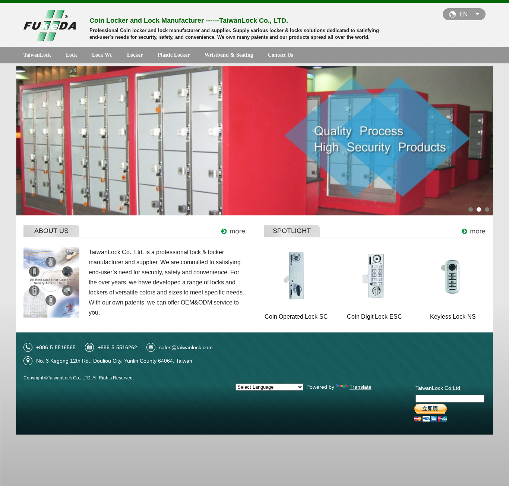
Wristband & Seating (229, 55)
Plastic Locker (174, 55)
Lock (71, 55)
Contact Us (280, 55)
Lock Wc (102, 55)
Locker (135, 55)
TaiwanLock (37, 55)
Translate (361, 387)
